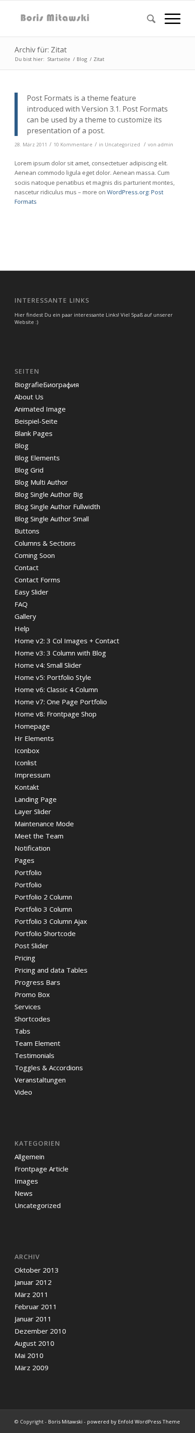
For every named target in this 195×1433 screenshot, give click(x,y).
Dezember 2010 (40, 1330)
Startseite (58, 59)
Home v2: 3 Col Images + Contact (67, 640)
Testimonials (34, 1055)
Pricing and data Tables (51, 969)
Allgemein (29, 1156)
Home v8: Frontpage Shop (56, 713)
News (24, 1193)
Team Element (37, 1043)
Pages (24, 860)
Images (26, 1180)
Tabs (22, 1030)
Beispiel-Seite (36, 421)
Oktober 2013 (37, 1269)
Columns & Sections (45, 543)
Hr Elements (34, 738)
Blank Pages (34, 433)
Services (28, 1006)
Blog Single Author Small (52, 518)
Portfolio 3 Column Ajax (51, 921)
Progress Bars (37, 982)
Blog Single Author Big (49, 494)
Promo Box (32, 994)
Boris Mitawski (65, 1421)
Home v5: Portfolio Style (53, 677)
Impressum (32, 774)
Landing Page (36, 799)
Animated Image (40, 408)
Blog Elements (37, 457)
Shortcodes (32, 1018)
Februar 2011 (36, 1306)
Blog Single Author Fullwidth (57, 506)
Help (22, 628)
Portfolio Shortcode (45, 933)
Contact (27, 567)
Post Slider (32, 945)
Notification (32, 847)
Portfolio (28, 872)
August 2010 (34, 1343)
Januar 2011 (33, 1318)
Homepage (32, 726)
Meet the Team (39, 835)
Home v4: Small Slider (48, 665)
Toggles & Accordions (49, 1067)
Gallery (25, 616)
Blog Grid (29, 469)
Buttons (27, 530)
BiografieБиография (47, 384)
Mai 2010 (29, 1355)
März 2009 (32, 1367)
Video (23, 1091)
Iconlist (26, 762)
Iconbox (27, 750)
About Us (29, 396)
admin (165, 144)
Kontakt (27, 786)
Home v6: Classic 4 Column (56, 689)
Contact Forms (37, 579)
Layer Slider (33, 811)
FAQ (21, 604)
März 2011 (32, 1294)
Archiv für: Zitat (41, 50)
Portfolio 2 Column (43, 896)
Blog (82, 59)
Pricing (25, 957)
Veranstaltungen (40, 1079)
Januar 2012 (33, 1282)
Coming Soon (35, 555)
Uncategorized (122, 144)
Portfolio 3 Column (43, 908)
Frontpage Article (41, 1168)
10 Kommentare (73, 144)
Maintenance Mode (44, 823)
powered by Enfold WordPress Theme (133, 1421)
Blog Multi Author (41, 482)
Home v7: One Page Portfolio (61, 701)
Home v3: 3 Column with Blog (60, 652)
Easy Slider (32, 591)
